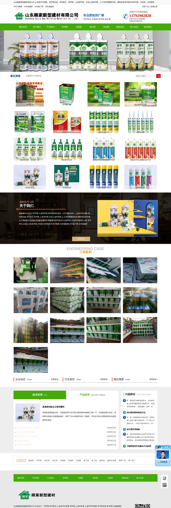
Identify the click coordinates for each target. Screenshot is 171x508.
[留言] (164, 478)
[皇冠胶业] (31, 330)
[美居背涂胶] (31, 300)
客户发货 (134, 27)
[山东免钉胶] (67, 300)
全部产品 (145, 7)
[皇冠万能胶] (140, 300)
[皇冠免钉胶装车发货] (67, 270)
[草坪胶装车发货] (140, 270)
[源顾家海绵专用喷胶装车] (104, 270)
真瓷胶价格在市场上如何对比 (27, 436)
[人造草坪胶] (140, 330)
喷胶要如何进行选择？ (25, 445)
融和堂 (31, 460)
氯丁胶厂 (131, 460)
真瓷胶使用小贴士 (23, 440)
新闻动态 (120, 27)
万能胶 (79, 27)
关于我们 (37, 27)
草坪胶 (65, 27)
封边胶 (106, 27)
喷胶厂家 (122, 460)
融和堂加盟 (111, 460)
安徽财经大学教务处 (34, 76)
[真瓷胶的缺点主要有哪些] (27, 413)
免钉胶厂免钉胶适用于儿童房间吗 (29, 428)
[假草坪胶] (31, 360)
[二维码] (164, 485)
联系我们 (148, 27)
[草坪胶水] (67, 330)
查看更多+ (55, 379)
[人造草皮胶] (104, 330)
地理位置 (153, 7)
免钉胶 (93, 27)
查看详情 (81, 239)
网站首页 (23, 27)
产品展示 (51, 27)
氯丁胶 (86, 460)
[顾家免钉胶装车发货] (31, 270)
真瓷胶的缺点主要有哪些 (53, 407)
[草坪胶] (104, 300)
